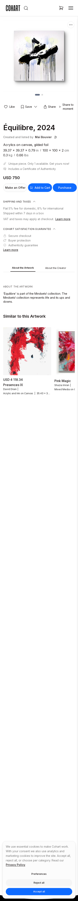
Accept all (39, 891)
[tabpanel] (39, 289)
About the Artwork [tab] (23, 267)
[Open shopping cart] (61, 8)
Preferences (39, 873)
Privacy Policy (15, 864)
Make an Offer (15, 187)
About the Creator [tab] (55, 267)
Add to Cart (42, 187)
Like (12, 106)
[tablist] (39, 268)
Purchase (64, 187)
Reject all (39, 882)
